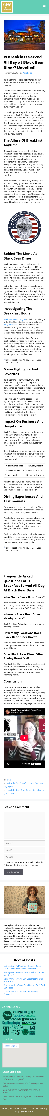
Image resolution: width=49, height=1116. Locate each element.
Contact (34, 1108)
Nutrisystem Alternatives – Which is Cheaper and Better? (24, 973)
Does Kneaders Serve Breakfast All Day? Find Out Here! (24, 986)
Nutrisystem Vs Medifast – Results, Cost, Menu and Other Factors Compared (22, 967)
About (42, 1108)
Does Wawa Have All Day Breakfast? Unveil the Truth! (23, 980)
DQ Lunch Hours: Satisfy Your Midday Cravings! (21, 992)
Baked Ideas (23, 1108)
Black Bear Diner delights (15, 319)
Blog (9, 779)
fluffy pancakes (10, 324)
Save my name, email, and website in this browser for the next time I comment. (24, 863)
